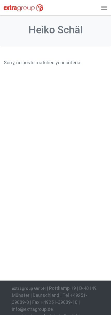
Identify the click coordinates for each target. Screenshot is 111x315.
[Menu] (104, 8)
